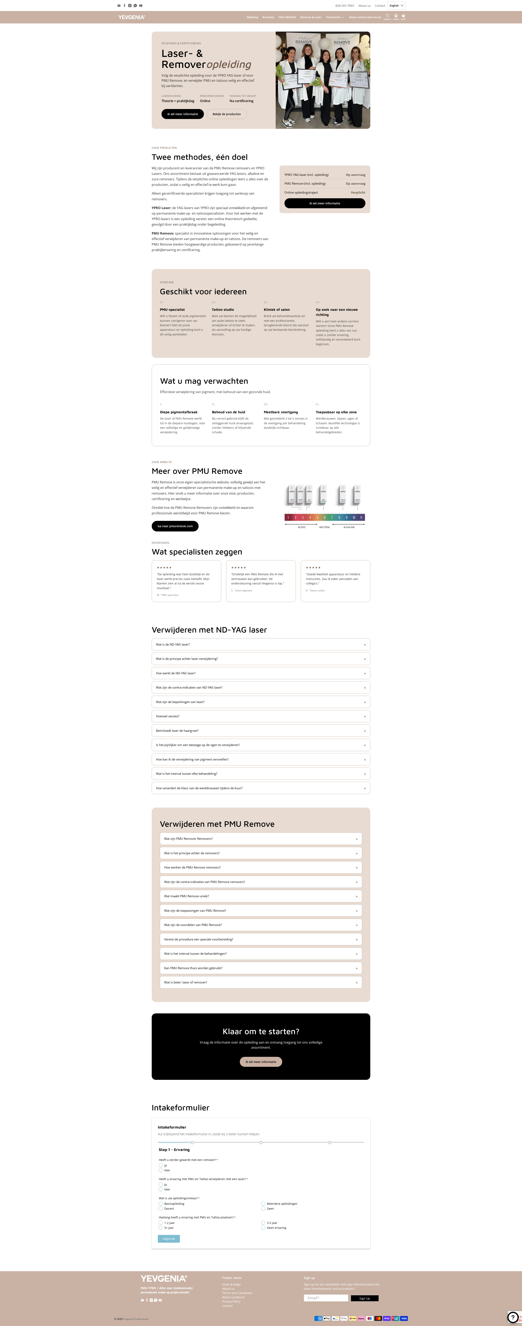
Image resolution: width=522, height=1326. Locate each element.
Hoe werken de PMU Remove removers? (192, 867)
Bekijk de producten (227, 114)
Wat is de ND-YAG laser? (173, 644)
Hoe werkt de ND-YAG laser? (176, 673)
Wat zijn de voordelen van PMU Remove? (193, 925)
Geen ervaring (276, 1228)
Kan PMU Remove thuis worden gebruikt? (193, 968)
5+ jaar (169, 1228)
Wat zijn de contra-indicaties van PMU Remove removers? (204, 882)
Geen (270, 1208)
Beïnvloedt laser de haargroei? (177, 731)
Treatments (333, 17)
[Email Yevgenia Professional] (119, 5)
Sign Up (364, 1298)
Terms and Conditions (237, 1293)
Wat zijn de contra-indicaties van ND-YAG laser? (189, 687)
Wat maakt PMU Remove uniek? (186, 896)
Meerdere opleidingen (282, 1204)
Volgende (169, 1239)
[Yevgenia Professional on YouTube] (141, 5)
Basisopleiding (174, 1204)
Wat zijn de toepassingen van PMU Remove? (195, 910)
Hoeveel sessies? (167, 716)
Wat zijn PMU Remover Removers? (188, 839)
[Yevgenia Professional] (131, 17)
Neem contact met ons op (365, 17)
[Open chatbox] (513, 1317)
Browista (268, 17)
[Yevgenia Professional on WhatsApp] (135, 5)
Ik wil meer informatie (182, 114)
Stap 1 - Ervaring (174, 1150)
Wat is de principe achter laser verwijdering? (187, 659)
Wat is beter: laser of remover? (185, 982)
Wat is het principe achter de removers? (192, 853)
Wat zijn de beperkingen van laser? (180, 702)
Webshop (252, 17)
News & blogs (231, 1284)
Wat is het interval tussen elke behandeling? (186, 774)
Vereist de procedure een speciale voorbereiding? (198, 939)
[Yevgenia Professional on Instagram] (130, 5)
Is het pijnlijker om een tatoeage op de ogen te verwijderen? (198, 745)
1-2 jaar (169, 1223)
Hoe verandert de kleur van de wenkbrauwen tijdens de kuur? (199, 788)
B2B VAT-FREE (344, 6)
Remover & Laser (311, 17)
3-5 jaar (272, 1223)
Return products (233, 1297)
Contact (380, 6)
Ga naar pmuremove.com (175, 526)
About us (364, 6)
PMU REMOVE (287, 17)
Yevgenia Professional (135, 1318)
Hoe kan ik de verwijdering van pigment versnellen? (192, 759)
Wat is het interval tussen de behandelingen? (195, 953)
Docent (169, 1208)
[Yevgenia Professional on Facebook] (124, 5)
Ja (165, 1165)
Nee (167, 1170)
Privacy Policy (231, 1301)
